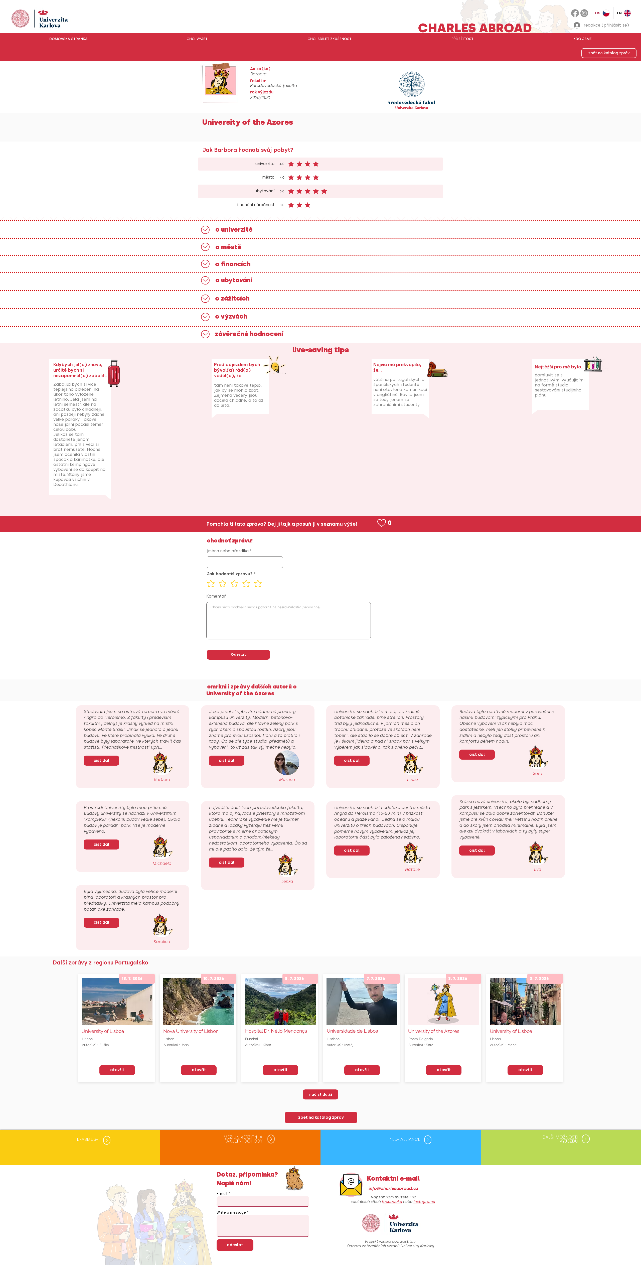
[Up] (205, 230)
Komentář (216, 596)
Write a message (231, 1212)
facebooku (392, 1201)
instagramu (424, 1201)
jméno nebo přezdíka (228, 551)
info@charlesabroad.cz (393, 1188)
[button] (197, 39)
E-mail (222, 1194)
